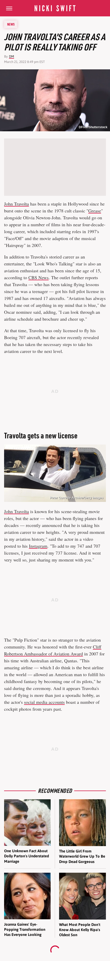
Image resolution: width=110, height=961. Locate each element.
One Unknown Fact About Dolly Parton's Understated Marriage (26, 856)
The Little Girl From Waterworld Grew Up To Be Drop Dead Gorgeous (82, 856)
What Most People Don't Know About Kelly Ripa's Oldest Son (79, 929)
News (11, 24)
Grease (94, 211)
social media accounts (44, 702)
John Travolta (16, 204)
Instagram (38, 546)
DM (11, 56)
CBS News (38, 277)
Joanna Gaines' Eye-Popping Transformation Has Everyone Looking (24, 929)
